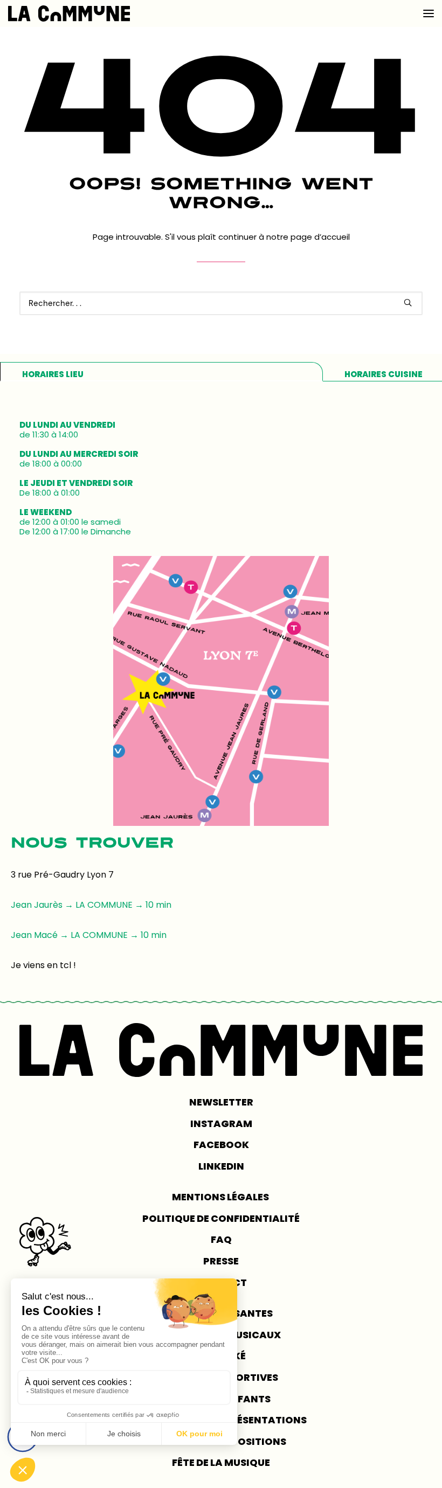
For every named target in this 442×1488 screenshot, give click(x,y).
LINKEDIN (221, 1166)
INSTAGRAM (221, 1123)
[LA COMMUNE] (69, 13)
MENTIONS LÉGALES (221, 1197)
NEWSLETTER (221, 1102)
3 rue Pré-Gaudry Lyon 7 (62, 874)
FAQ (221, 1239)
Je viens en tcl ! (43, 965)
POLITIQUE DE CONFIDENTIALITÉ (221, 1218)
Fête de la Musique (221, 1462)
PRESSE (221, 1261)
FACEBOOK (221, 1144)
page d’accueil (320, 236)
